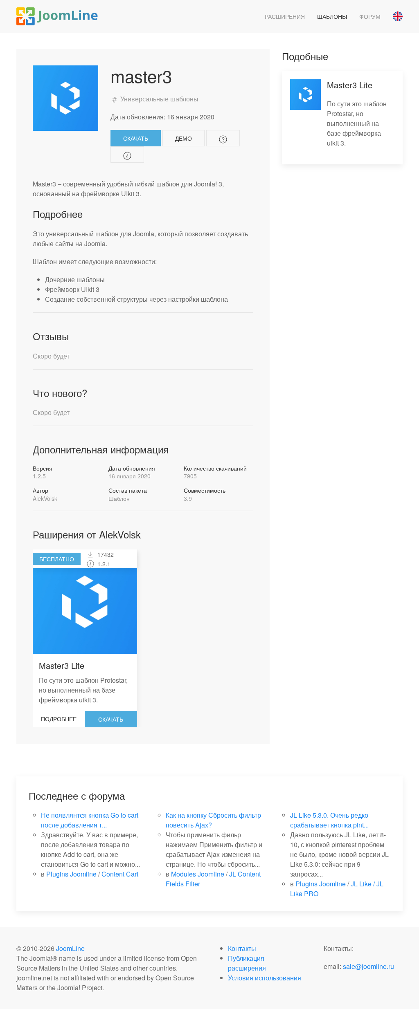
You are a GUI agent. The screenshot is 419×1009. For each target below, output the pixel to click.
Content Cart (119, 874)
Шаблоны (332, 16)
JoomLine (70, 948)
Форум (370, 16)
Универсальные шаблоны (158, 98)
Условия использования (264, 977)
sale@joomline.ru (368, 966)
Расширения (285, 16)
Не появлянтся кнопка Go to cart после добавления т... (89, 820)
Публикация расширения (247, 963)
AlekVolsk (45, 498)
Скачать (135, 138)
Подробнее (59, 719)
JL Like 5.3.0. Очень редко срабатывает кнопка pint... (329, 820)
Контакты (242, 948)
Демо (183, 138)
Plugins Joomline (71, 874)
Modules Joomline (197, 874)
